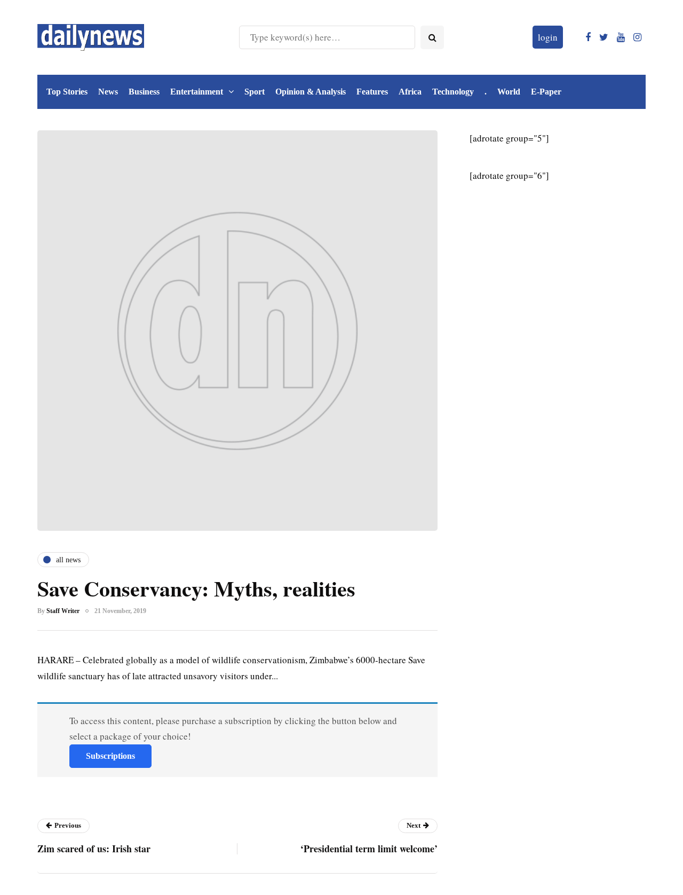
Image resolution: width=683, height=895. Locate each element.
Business (144, 91)
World (508, 91)
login (548, 37)
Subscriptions (110, 755)
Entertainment (196, 91)
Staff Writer (63, 611)
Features (372, 91)
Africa (410, 91)
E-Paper (546, 91)
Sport (254, 91)
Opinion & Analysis (310, 91)
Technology (453, 91)
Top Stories (67, 91)
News (108, 91)
